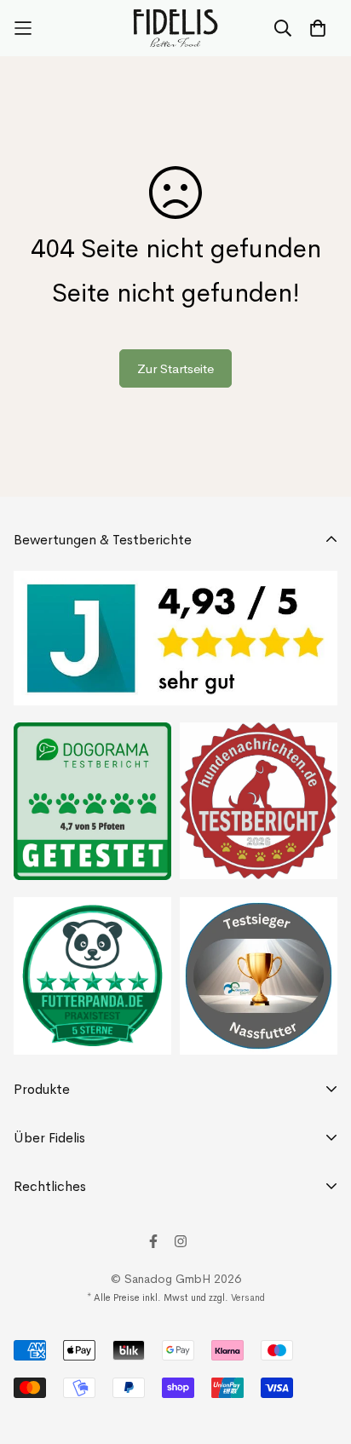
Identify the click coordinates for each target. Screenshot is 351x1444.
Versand (248, 1297)
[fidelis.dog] (176, 28)
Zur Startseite (175, 368)
